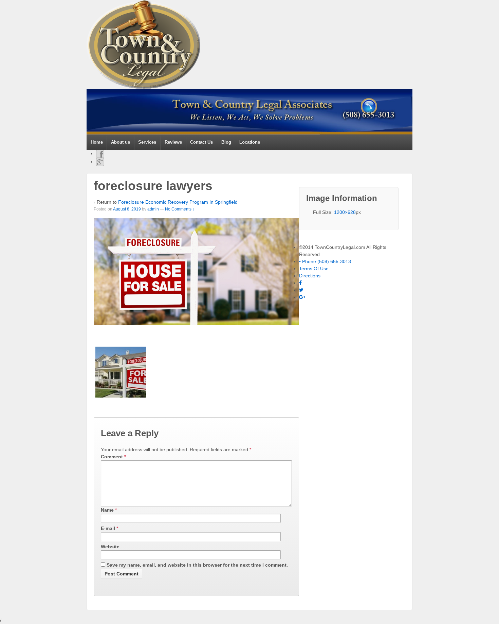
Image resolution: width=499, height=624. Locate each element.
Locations (249, 142)
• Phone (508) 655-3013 (325, 261)
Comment (113, 456)
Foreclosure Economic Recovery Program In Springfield (178, 202)
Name (107, 510)
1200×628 (345, 212)
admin (153, 209)
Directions (309, 275)
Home (97, 142)
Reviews (173, 142)
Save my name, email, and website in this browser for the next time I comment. (197, 565)
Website (110, 546)
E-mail (108, 528)
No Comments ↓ (180, 209)
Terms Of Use (314, 268)
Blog (226, 142)
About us (120, 142)
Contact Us (201, 142)
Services (147, 142)
